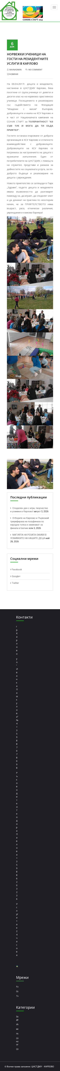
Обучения (17, 1049)
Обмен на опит (17, 1041)
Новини (13, 74)
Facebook (17, 569)
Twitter (15, 583)
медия (17, 1028)
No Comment (35, 69)
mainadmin (15, 69)
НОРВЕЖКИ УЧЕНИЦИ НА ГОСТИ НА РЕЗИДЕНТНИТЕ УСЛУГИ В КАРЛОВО (27, 59)
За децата (17, 1018)
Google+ (16, 576)
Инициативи (17, 1024)
